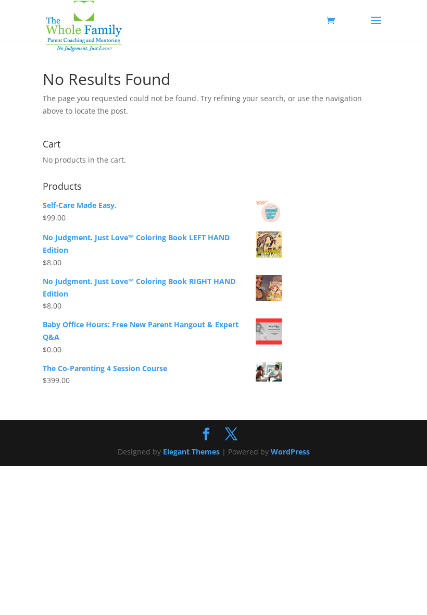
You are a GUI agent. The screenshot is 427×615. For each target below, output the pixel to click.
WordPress (290, 452)
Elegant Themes (191, 452)
